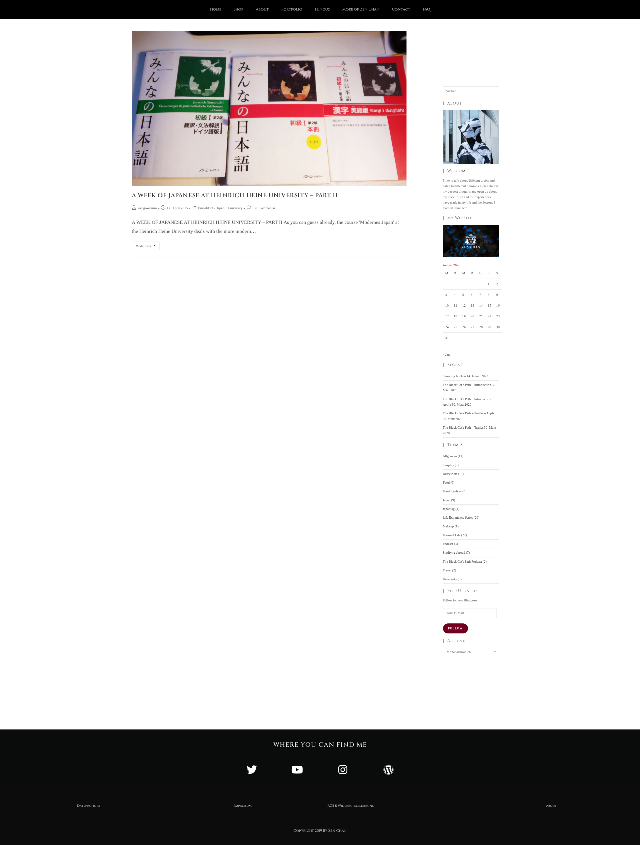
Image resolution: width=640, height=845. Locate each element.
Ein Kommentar (263, 208)
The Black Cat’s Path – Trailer (463, 427)
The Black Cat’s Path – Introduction (467, 385)
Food (446, 482)
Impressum (243, 805)
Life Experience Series (458, 517)
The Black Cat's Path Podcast (462, 561)
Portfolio (291, 9)
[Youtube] (297, 769)
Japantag (449, 509)
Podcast (448, 544)
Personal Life (451, 535)
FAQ (426, 9)
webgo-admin (147, 208)
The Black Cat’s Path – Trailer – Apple (468, 413)
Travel (447, 570)
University (235, 208)
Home (215, 9)
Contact (401, 9)
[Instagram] (342, 769)
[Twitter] (252, 769)
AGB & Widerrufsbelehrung (351, 805)
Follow (455, 628)
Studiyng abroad (454, 552)
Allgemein (450, 456)
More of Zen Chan (361, 9)
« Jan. (446, 354)
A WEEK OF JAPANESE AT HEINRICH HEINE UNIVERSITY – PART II (235, 196)
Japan (220, 208)
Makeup (448, 526)
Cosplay (448, 465)
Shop (238, 9)
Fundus (322, 9)
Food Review (452, 491)
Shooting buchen (454, 376)
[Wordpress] (388, 769)
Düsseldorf (205, 208)
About (262, 9)
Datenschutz (88, 805)
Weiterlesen (148, 244)
